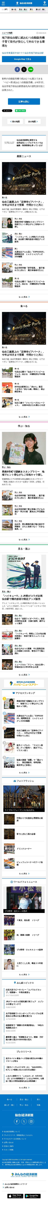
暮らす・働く (40, 9)
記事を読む (24, 101)
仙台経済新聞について (12, 1132)
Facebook (17, 1121)
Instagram (31, 1121)
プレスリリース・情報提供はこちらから (18, 1135)
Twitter (24, 1121)
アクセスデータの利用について (15, 1139)
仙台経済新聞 (24, 3)
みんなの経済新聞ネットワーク (24, 1175)
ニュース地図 (7, 33)
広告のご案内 (8, 1146)
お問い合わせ (8, 1142)
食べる (13, 9)
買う (31, 9)
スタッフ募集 (8, 1150)
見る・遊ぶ (23, 9)
